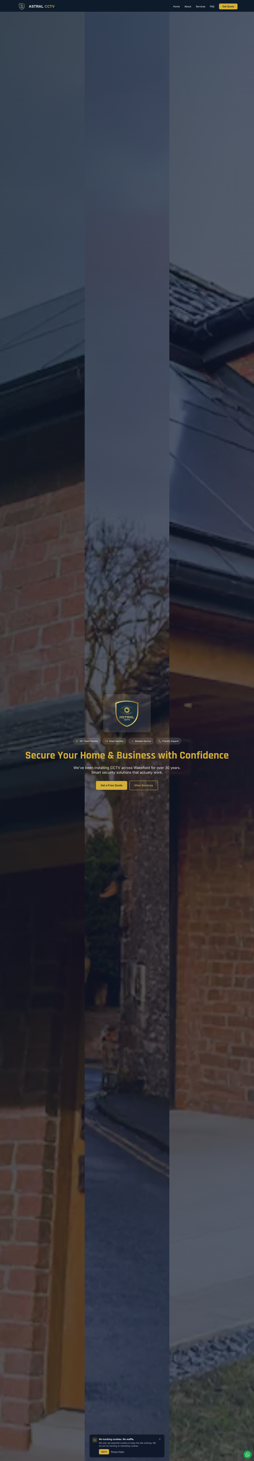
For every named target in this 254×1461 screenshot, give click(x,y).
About (187, 6)
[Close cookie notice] (160, 1439)
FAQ (212, 6)
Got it (104, 1451)
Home (176, 6)
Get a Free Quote (111, 785)
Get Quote (228, 6)
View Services (143, 785)
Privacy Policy (117, 1451)
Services (200, 6)
